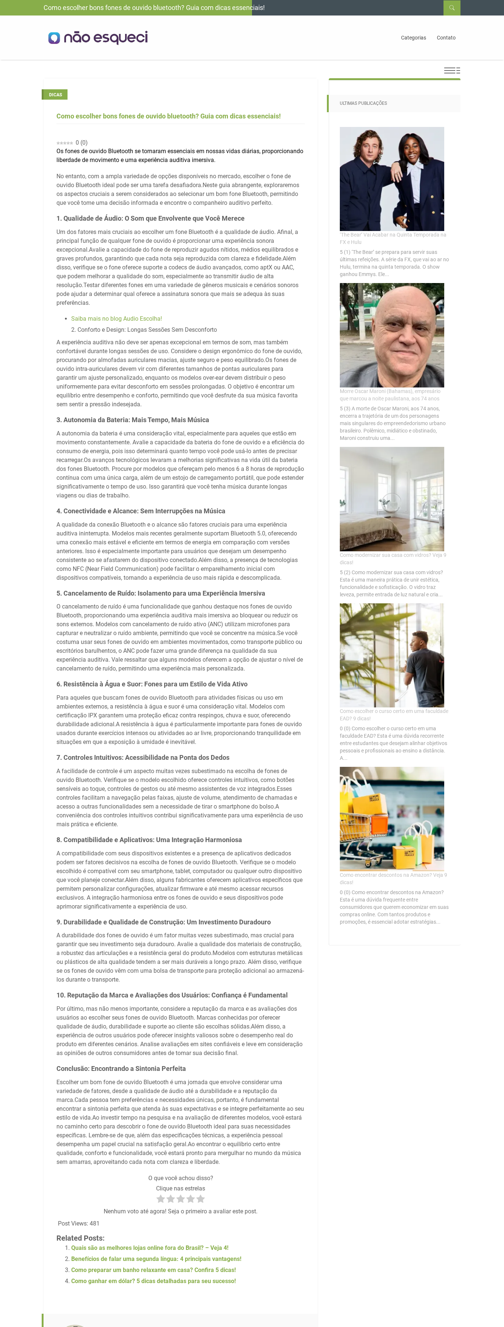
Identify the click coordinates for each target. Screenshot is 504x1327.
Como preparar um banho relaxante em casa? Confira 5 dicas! (153, 1269)
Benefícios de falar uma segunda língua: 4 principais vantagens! (156, 1258)
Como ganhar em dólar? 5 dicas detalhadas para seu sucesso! (153, 1281)
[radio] (160, 1200)
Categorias (413, 38)
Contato (446, 38)
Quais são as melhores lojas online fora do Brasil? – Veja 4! (149, 1247)
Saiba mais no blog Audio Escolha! (116, 318)
